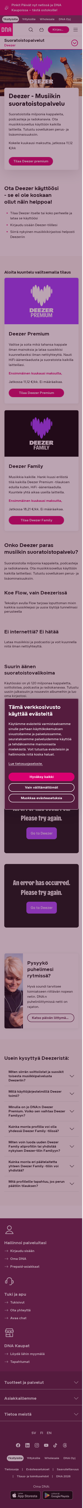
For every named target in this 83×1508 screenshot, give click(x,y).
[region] (40, 754)
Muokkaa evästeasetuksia (40, 798)
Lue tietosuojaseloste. (26, 764)
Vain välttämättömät (40, 787)
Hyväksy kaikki (40, 777)
